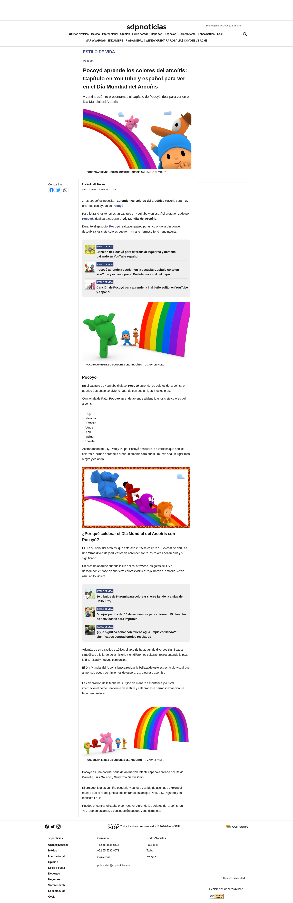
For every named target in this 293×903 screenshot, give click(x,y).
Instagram (152, 856)
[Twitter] (58, 189)
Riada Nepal (134, 40)
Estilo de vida (140, 34)
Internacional (110, 34)
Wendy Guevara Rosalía (164, 40)
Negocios (170, 34)
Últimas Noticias (79, 34)
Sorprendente (187, 34)
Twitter (150, 850)
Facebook (152, 844)
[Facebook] (51, 189)
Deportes (156, 34)
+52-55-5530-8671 (108, 850)
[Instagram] (58, 826)
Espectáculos (206, 34)
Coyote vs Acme (195, 40)
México (95, 34)
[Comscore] (237, 826)
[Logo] (146, 27)
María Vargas (95, 40)
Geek (220, 34)
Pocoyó (88, 60)
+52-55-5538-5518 (108, 844)
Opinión (125, 34)
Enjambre (115, 40)
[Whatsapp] (65, 189)
